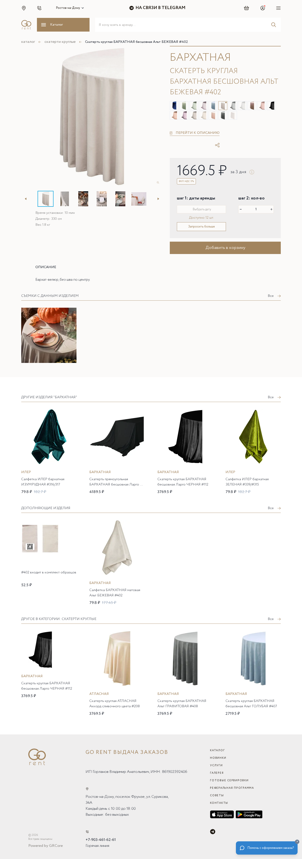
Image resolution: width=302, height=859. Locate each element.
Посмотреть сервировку (46, 369)
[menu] (278, 8)
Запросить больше (201, 226)
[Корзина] (246, 8)
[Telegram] (212, 831)
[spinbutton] (256, 209)
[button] (23, 8)
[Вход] (262, 8)
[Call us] (87, 831)
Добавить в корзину (225, 248)
